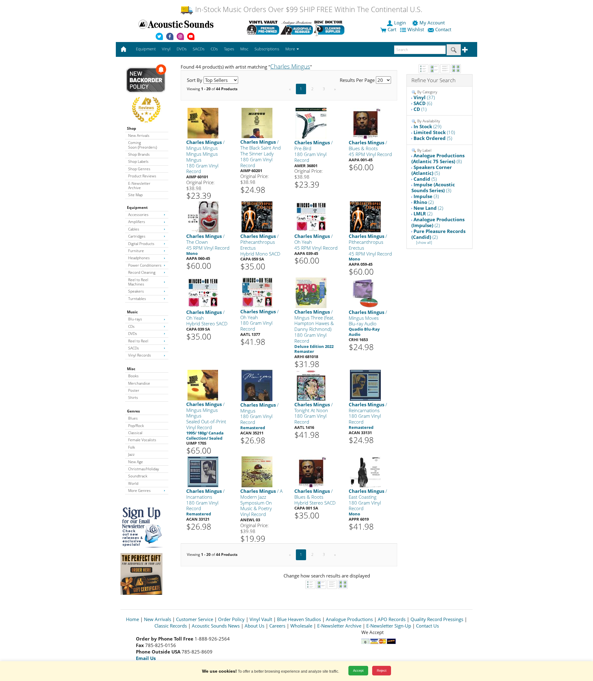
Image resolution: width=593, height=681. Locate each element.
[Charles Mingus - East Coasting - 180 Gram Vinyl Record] (365, 471)
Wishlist (415, 29)
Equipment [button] (146, 49)
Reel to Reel (138, 341)
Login (400, 22)
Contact (443, 29)
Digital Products (141, 243)
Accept (358, 670)
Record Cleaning (141, 272)
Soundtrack (137, 476)
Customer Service (194, 619)
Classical (135, 432)
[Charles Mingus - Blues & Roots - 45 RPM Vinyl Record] (365, 123)
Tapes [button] (229, 49)
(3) (433, 187)
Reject (381, 670)
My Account (432, 22)
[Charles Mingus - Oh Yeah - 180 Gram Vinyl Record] (257, 292)
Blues (133, 418)
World (133, 483)
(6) (423, 103)
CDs (131, 326)
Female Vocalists (142, 439)
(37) (424, 97)
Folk (131, 447)
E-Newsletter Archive (139, 185)
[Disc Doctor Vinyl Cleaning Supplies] (330, 27)
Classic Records (170, 626)
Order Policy (231, 619)
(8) (438, 158)
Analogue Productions (349, 619)
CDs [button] (214, 49)
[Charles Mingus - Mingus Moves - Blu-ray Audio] (365, 292)
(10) (434, 132)
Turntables (137, 298)
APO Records (392, 619)
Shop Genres (139, 168)
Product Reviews (142, 176)
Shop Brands (139, 154)
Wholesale (301, 626)
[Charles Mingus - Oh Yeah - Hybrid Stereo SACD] (203, 292)
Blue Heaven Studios (299, 619)
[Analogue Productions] (296, 27)
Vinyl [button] (166, 49)
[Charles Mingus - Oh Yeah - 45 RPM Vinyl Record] (311, 216)
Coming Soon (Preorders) (142, 145)
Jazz (131, 454)
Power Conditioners (145, 265)
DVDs (132, 333)
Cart (391, 29)
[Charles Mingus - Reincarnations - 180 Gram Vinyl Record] (365, 384)
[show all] (424, 242)
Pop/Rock (136, 425)
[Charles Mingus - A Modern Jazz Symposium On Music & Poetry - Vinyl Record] (257, 471)
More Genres (139, 490)
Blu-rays (135, 319)
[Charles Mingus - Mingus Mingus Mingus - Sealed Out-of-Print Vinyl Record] (202, 384)
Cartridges (136, 236)
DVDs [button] (182, 49)
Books (133, 376)
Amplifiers (136, 221)
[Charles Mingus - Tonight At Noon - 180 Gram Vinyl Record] (311, 384)
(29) (427, 126)
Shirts (133, 397)
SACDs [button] (198, 49)
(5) (433, 138)
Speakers (136, 291)
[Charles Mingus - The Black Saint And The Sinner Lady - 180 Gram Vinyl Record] (257, 122)
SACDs (133, 348)
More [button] (290, 49)
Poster (133, 390)
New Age (135, 461)
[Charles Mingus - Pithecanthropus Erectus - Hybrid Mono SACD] (257, 216)
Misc (131, 368)
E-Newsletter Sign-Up (388, 626)
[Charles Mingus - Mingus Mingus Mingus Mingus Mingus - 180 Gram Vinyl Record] (203, 122)
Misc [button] (244, 49)
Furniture (136, 250)
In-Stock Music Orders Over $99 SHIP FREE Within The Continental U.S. (307, 9)
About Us (254, 626)
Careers (277, 626)
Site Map (135, 194)
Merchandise (139, 383)
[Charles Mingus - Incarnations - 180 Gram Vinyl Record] (203, 471)
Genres (133, 411)
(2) (424, 202)
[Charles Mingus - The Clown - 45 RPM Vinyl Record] (203, 216)
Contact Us (427, 626)
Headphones (139, 257)
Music (132, 312)
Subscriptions (266, 49)
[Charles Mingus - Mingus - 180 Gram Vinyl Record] (257, 385)
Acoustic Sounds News (216, 626)
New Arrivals (138, 135)
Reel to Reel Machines (138, 282)
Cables (133, 229)
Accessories (138, 214)
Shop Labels (138, 161)
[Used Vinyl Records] (263, 27)
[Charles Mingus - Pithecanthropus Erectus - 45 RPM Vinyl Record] (365, 216)
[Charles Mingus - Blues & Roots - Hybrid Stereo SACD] (311, 471)
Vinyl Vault (261, 619)
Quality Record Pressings (436, 619)
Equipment (137, 207)
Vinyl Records (139, 355)
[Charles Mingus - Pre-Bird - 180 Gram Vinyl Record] (311, 123)
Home (132, 619)
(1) (420, 109)
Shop (131, 128)
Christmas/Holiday (143, 469)
